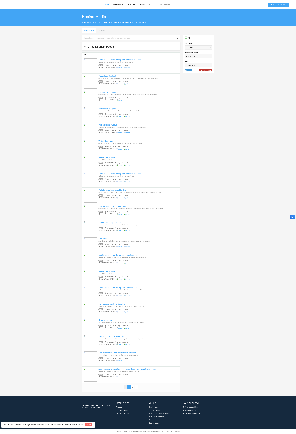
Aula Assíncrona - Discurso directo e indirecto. (117, 352)
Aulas (151, 4)
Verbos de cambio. (106, 141)
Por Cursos (153, 407)
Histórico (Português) (123, 410)
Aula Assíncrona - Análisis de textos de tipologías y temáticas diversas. (127, 369)
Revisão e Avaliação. (107, 157)
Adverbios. (102, 238)
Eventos (141, 4)
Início (107, 4)
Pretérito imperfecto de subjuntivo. (112, 190)
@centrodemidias (191, 410)
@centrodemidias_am (192, 407)
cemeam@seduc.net (192, 413)
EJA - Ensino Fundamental (159, 413)
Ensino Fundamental (156, 420)
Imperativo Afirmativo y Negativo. (111, 303)
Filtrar (188, 70)
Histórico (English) (122, 413)
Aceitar (88, 424)
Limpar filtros (205, 70)
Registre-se (283, 4)
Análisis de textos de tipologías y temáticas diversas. (119, 59)
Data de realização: (191, 52)
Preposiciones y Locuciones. (110, 124)
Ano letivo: (188, 43)
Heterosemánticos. (106, 320)
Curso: (187, 61)
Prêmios (119, 407)
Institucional (118, 4)
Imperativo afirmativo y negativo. (111, 336)
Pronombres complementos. (109, 222)
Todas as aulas (89, 30)
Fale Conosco (164, 4)
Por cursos (101, 30)
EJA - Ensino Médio (156, 416)
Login (272, 4)
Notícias (131, 4)
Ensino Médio (154, 423)
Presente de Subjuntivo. (108, 76)
